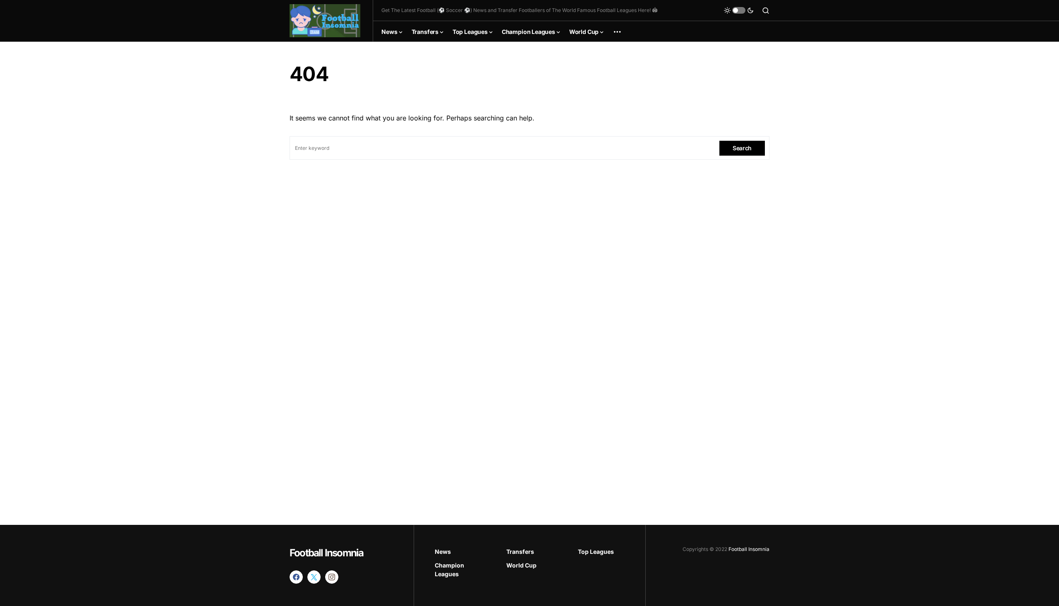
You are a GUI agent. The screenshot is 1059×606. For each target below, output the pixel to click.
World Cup (521, 565)
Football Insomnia (326, 553)
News (443, 551)
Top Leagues (596, 551)
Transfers (520, 551)
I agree (968, 576)
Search (742, 148)
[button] (739, 10)
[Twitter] (314, 577)
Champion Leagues (449, 569)
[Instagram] (331, 577)
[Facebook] (296, 577)
